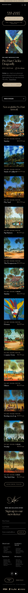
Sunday (6, 141)
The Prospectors (10, 263)
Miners (6, 385)
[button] (12, 5)
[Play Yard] (14, 187)
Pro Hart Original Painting (12, 138)
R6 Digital (23, 584)
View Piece (12, 84)
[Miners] (14, 370)
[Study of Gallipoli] (14, 156)
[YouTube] (16, 573)
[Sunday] (14, 125)
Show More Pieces (14, 484)
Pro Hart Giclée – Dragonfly (12, 62)
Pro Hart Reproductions (10, 57)
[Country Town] (14, 339)
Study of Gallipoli (10, 172)
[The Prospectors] (14, 248)
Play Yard (7, 202)
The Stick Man (9, 477)
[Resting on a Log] (14, 400)
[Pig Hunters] (14, 217)
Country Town (9, 355)
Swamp (6, 447)
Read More (12, 79)
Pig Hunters (8, 233)
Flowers (7, 324)
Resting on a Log (10, 416)
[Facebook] (12, 573)
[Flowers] (14, 309)
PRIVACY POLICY (19, 580)
